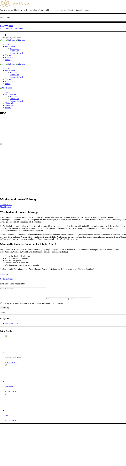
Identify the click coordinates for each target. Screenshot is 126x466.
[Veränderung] (14, 381)
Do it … (7, 415)
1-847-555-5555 (6, 26)
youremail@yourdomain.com (11, 28)
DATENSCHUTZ (7, 459)
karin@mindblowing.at (11, 438)
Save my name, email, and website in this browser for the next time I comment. (33, 303)
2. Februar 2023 (6, 205)
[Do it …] (14, 410)
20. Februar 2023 (11, 391)
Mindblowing (5, 207)
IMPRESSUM (5, 457)
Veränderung (9, 386)
